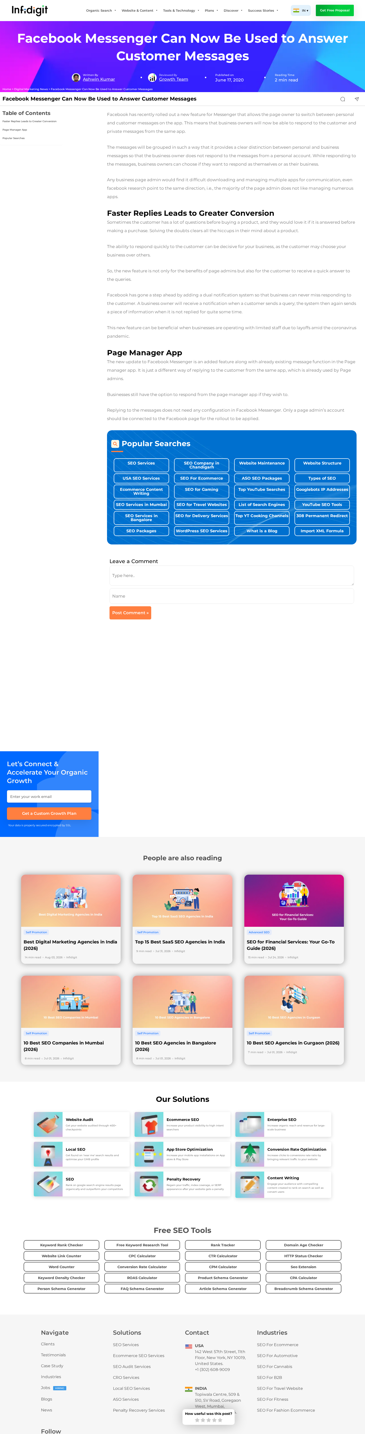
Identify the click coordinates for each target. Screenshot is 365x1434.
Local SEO (75, 1149)
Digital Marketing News (31, 89)
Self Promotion (36, 932)
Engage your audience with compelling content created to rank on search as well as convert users (295, 1187)
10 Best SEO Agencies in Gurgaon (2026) (293, 1043)
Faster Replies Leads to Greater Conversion (29, 121)
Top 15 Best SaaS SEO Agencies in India (180, 942)
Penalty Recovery (183, 1179)
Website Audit (79, 1119)
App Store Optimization (190, 1149)
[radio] (197, 1420)
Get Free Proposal (335, 10)
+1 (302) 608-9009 (212, 1369)
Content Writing (283, 1178)
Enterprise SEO (281, 1119)
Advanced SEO (259, 932)
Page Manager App (14, 129)
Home (6, 89)
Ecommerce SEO (183, 1119)
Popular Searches (13, 138)
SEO (70, 1179)
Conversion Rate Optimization (296, 1149)
